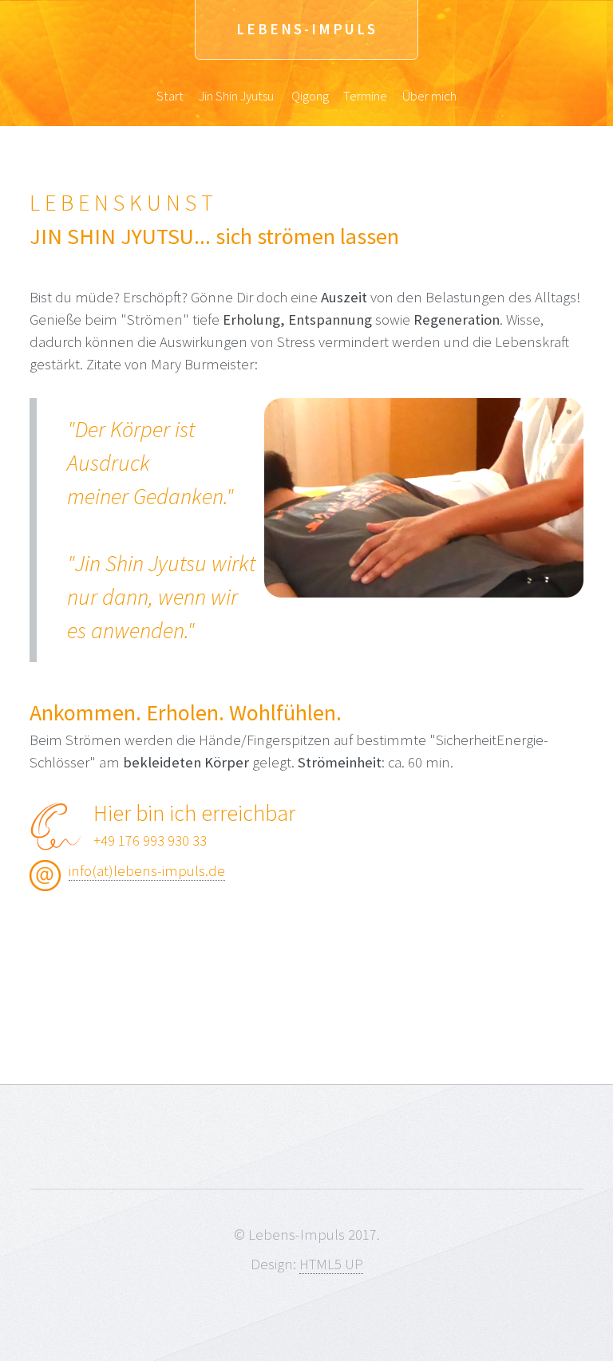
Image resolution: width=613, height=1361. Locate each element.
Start (170, 96)
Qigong (310, 96)
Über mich (429, 96)
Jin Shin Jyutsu (236, 96)
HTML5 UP (331, 1264)
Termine (365, 96)
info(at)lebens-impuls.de (147, 871)
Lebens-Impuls (307, 29)
